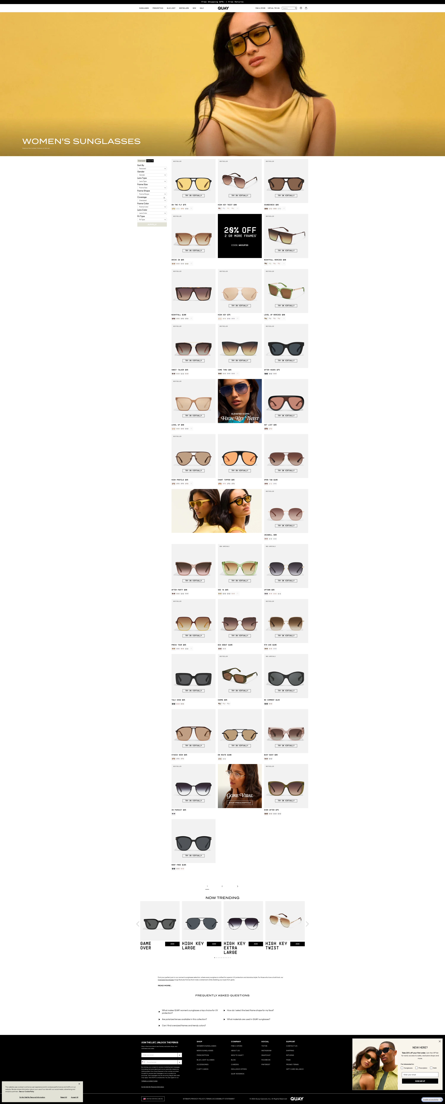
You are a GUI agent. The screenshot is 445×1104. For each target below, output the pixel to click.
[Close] (79, 1083)
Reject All (63, 1097)
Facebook (266, 1060)
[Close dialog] (440, 1041)
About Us (235, 1050)
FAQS (288, 1060)
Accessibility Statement (224, 1099)
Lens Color (142, 210)
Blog (233, 1060)
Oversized (143, 200)
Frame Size (142, 184)
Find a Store (236, 1046)
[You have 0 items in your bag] (306, 9)
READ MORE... (165, 985)
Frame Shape (143, 191)
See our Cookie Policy (26, 1091)
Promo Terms (292, 1064)
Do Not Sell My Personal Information (152, 1087)
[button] (215, 958)
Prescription (203, 1055)
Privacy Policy (198, 1099)
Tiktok (264, 1046)
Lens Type (142, 178)
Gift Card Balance (295, 1069)
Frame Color (143, 203)
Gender (140, 171)
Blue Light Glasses (205, 1060)
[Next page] (237, 886)
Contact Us (291, 1046)
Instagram (266, 1050)
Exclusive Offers (239, 1069)
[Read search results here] (296, 8)
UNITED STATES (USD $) (154, 1098)
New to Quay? (237, 1055)
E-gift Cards (202, 1069)
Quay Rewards (237, 1074)
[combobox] (288, 8)
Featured (142, 168)
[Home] (223, 8)
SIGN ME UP (420, 1079)
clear (164, 198)
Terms (208, 1099)
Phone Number (148, 1058)
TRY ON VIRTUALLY (193, 195)
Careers (235, 1064)
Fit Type (141, 216)
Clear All (150, 161)
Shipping (290, 1050)
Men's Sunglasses (205, 1050)
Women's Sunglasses (206, 1046)
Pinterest (265, 1064)
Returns (290, 1055)
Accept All (74, 1097)
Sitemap (186, 1099)
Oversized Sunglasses (166, 980)
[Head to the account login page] (301, 9)
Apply (152, 224)
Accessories (202, 1064)
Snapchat (266, 1055)
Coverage (142, 197)
